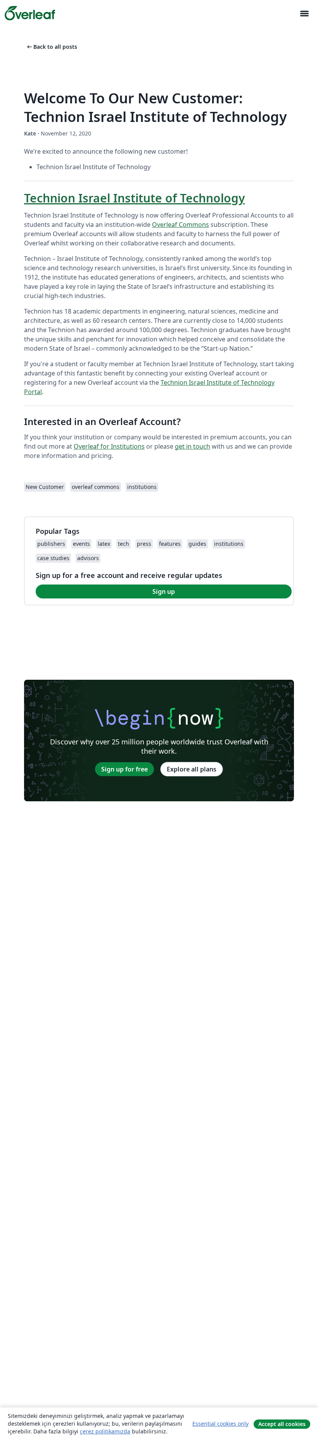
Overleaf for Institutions (109, 446)
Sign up (163, 591)
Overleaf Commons (180, 224)
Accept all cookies (282, 1424)
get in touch (192, 446)
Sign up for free (124, 769)
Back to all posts (51, 46)
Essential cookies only (220, 1423)
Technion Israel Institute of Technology (134, 198)
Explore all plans (191, 769)
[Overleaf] (30, 13)
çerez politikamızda (105, 1431)
